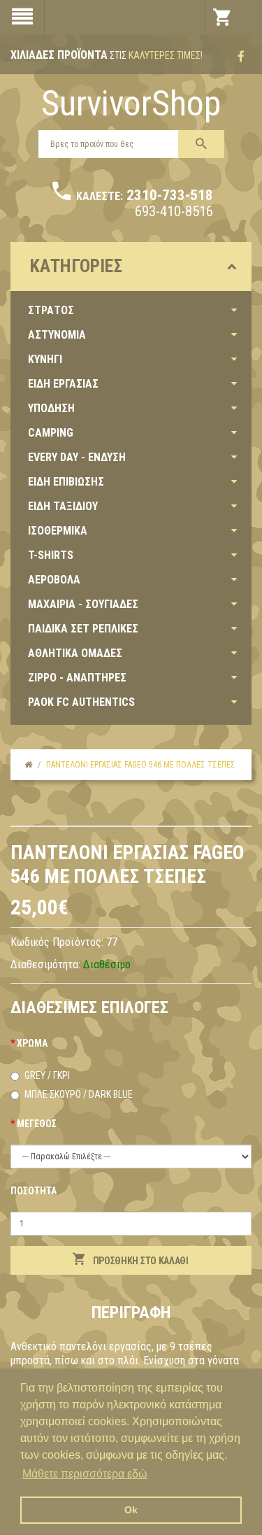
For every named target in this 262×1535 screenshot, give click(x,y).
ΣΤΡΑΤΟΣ (51, 310)
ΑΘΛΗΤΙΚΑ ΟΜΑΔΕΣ (75, 653)
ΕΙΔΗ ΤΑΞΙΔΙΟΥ (63, 506)
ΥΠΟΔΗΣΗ (51, 408)
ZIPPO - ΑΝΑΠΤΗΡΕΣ (77, 677)
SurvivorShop (131, 104)
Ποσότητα (33, 1190)
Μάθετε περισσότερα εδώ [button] (84, 1474)
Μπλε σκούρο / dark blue (78, 1094)
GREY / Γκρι (47, 1075)
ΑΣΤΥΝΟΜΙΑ (57, 334)
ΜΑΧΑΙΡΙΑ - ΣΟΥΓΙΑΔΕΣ (83, 604)
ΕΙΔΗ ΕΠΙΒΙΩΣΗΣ (66, 481)
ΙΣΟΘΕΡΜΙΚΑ (57, 530)
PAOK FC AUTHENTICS (81, 702)
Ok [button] (131, 1509)
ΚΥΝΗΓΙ (45, 359)
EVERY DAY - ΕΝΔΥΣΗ (77, 457)
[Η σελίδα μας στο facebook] (241, 57)
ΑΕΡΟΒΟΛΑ (54, 579)
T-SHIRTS (50, 555)
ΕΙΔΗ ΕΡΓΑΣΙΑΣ (63, 383)
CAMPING (50, 432)
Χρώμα (32, 1043)
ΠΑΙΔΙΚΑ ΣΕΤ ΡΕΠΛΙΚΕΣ (83, 628)
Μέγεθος (37, 1123)
